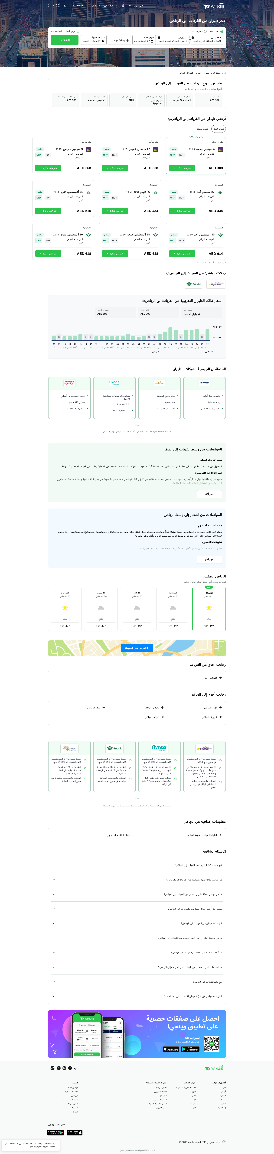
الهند (194, 1100)
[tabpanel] (137, 199)
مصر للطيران (161, 1107)
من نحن (74, 1095)
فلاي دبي (163, 1095)
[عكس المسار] (190, 40)
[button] (207, 335)
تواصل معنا (73, 1087)
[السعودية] (193, 284)
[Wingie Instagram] (64, 1068)
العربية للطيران (160, 1100)
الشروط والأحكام (71, 1104)
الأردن (193, 1104)
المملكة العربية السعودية (212, 73)
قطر (194, 1107)
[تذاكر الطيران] (225, 73)
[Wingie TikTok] (52, 1069)
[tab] (218, 129)
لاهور (224, 1104)
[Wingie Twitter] (59, 1068)
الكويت (193, 1091)
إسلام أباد (222, 1107)
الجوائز (75, 1112)
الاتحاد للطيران (160, 1091)
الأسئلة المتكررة (71, 1091)
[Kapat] (5, 1145)
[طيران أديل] (216, 284)
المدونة (75, 1107)
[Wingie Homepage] (215, 5)
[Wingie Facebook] (70, 1068)
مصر (194, 1095)
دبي (224, 1087)
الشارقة (222, 1095)
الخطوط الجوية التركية (158, 1104)
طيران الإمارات (160, 1087)
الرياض (198, 73)
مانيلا (223, 1100)
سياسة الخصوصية (70, 1100)
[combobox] (207, 41)
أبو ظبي (223, 1091)
